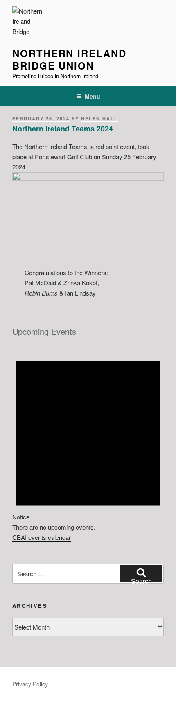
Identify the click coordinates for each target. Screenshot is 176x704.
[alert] (88, 438)
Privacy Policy (30, 684)
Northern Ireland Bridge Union (69, 59)
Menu (92, 96)
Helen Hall (99, 118)
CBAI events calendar (41, 537)
